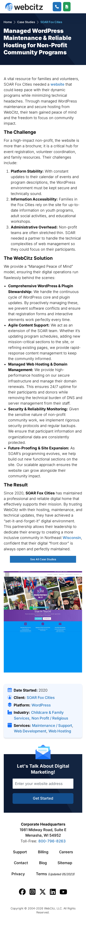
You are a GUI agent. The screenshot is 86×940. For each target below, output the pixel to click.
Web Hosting (60, 731)
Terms (55, 874)
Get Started (43, 798)
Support (20, 852)
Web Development (30, 731)
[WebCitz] (24, 7)
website (57, 84)
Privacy (18, 874)
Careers (66, 852)
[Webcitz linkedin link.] (53, 891)
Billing (43, 852)
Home (8, 22)
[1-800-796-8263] (57, 7)
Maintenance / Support (52, 725)
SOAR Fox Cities (41, 697)
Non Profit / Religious (50, 718)
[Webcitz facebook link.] (22, 891)
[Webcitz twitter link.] (42, 891)
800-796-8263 (52, 841)
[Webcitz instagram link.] (33, 891)
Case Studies (26, 22)
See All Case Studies (43, 559)
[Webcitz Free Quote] (67, 7)
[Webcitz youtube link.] (63, 891)
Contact (21, 863)
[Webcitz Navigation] (75, 6)
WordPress (41, 705)
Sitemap (65, 863)
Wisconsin (72, 537)
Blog (43, 863)
